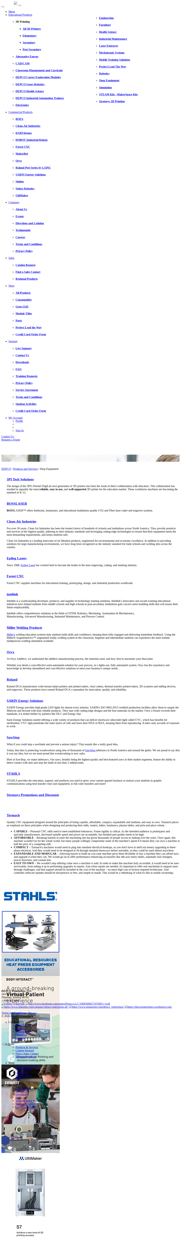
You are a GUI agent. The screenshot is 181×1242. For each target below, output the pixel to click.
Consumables (23, 1069)
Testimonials (23, 1031)
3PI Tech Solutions (20, 479)
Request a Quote (10, 439)
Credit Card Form (25, 1107)
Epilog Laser (28, 565)
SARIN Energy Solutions (25, 701)
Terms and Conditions (13, 1012)
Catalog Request (25, 1050)
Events (19, 1028)
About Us (21, 1025)
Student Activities (25, 1103)
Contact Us (7, 436)
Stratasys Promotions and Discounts (33, 795)
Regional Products (26, 1056)
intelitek (12, 594)
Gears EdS (22, 1072)
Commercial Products (20, 112)
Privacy (32, 1012)
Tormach (13, 815)
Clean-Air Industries (21, 521)
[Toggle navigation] (20, 5)
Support (12, 341)
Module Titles (23, 1075)
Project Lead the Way (28, 1066)
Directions (21, 1034)
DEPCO (6, 468)
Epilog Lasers (17, 558)
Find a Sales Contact (27, 1053)
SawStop (13, 737)
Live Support (23, 1087)
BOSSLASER (17, 503)
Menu (11, 11)
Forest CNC (15, 576)
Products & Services (27, 1047)
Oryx (10, 652)
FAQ (18, 1097)
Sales (11, 257)
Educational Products (20, 14)
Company (13, 202)
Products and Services (25, 468)
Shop (11, 285)
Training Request (25, 1100)
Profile (19, 420)
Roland (12, 679)
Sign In (20, 430)
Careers (20, 1038)
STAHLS (13, 773)
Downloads (22, 1094)
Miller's (11, 634)
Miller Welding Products (24, 627)
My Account (15, 417)
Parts (18, 1078)
